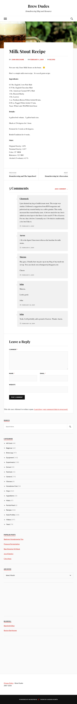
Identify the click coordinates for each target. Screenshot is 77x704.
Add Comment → (61, 189)
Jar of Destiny (8, 554)
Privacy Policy (8, 683)
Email (43, 373)
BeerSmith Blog (9, 626)
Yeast (8, 524)
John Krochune (18, 59)
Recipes (52, 59)
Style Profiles (10, 515)
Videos (8, 519)
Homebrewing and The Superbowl (22, 176)
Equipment (10, 457)
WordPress (33, 699)
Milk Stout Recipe (27, 51)
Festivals (9, 472)
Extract (8, 467)
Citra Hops (7, 559)
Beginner (9, 448)
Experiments (10, 462)
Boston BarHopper (10, 630)
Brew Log (9, 453)
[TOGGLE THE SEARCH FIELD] (71, 18)
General (9, 476)
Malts (8, 500)
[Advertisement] (19, 598)
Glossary (9, 481)
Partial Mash (10, 505)
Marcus (23, 257)
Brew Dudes (38, 6)
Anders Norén (52, 699)
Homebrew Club (12, 486)
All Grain (9, 443)
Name (12, 373)
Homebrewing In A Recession (56, 176)
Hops (8, 491)
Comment (13, 349)
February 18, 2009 (28, 305)
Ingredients (10, 496)
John (22, 284)
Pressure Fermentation (12, 544)
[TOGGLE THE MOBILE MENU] (5, 18)
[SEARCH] (70, 427)
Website (12, 384)
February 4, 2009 (37, 59)
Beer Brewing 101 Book (12, 549)
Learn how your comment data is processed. (51, 409)
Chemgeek (24, 198)
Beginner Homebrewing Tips (13, 539)
